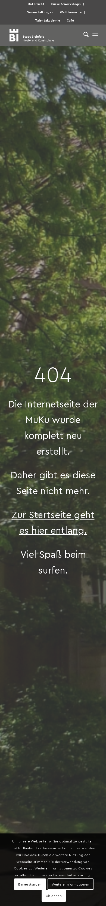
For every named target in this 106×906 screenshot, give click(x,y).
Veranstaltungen (40, 12)
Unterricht (36, 4)
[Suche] (83, 35)
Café (70, 20)
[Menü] (95, 35)
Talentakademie (47, 20)
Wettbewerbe (71, 12)
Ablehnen (54, 896)
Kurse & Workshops (66, 4)
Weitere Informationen (70, 884)
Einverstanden (30, 884)
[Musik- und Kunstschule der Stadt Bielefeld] (44, 35)
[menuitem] (36, 4)
